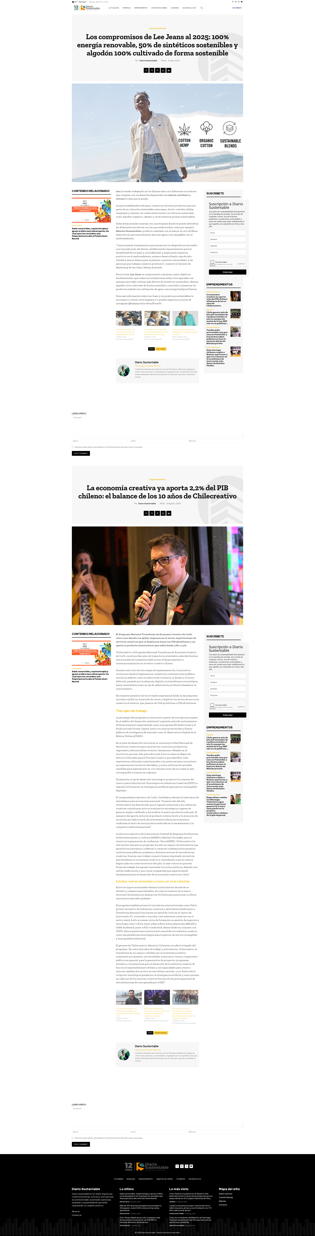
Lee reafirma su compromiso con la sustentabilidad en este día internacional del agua (156, 332)
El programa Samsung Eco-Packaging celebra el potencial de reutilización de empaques (113, 400)
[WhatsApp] (163, 70)
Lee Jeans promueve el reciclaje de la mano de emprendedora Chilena (125, 332)
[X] (238, 1)
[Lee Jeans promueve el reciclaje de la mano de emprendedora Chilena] (129, 318)
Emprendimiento (213, 292)
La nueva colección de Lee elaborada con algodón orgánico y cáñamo (185, 332)
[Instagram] (235, 1)
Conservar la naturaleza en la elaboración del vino (202, 398)
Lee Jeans (160, 349)
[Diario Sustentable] (125, 370)
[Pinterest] (157, 70)
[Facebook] (232, 1)
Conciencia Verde (157, 28)
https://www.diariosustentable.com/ (148, 366)
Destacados (77, 225)
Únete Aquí (227, 272)
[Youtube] (241, 1)
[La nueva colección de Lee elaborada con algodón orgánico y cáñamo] (185, 318)
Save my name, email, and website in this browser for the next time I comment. (109, 447)
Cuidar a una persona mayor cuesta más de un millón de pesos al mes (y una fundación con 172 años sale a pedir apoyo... (190, 1208)
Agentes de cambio (176, 1214)
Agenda (209, 309)
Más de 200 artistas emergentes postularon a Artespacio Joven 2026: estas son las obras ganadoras (140, 1208)
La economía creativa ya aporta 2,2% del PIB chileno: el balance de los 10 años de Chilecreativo (217, 300)
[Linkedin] (168, 70)
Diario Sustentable (148, 60)
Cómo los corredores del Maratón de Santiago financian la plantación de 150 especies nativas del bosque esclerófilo (190, 1220)
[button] (201, 8)
